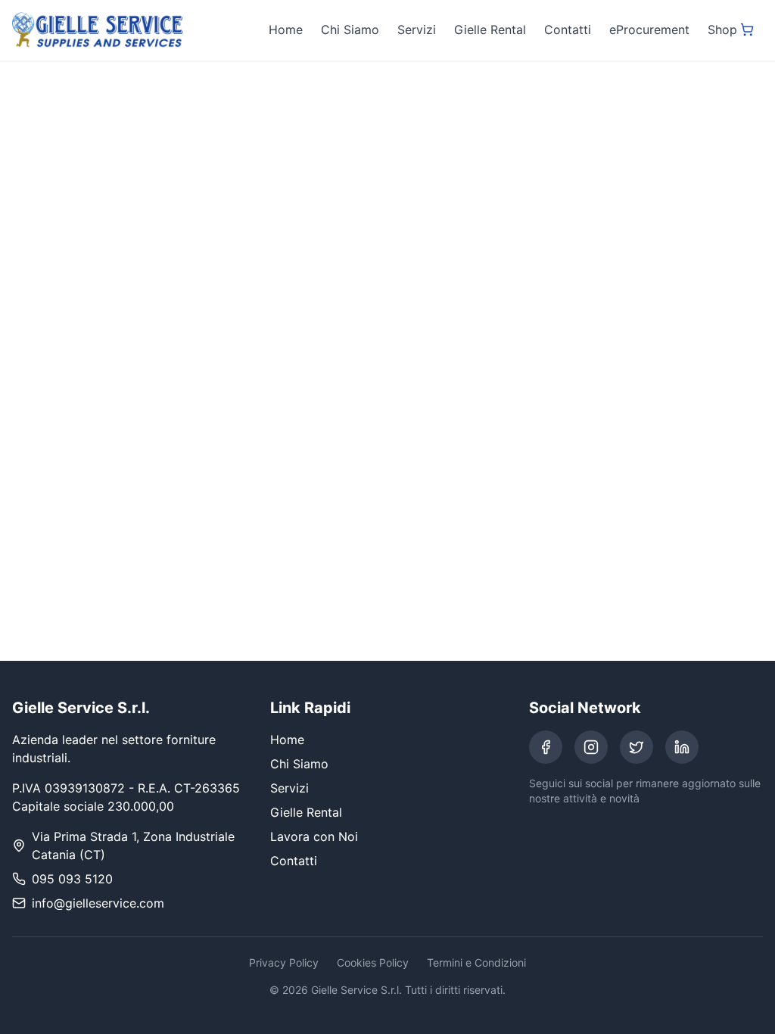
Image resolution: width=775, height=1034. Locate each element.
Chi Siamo (350, 29)
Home (286, 29)
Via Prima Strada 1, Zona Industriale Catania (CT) (133, 845)
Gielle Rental (490, 29)
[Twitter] (636, 747)
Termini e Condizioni (476, 962)
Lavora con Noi (314, 836)
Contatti (567, 29)
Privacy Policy (284, 962)
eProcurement (649, 29)
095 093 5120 (72, 878)
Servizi (416, 29)
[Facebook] (545, 747)
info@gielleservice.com (98, 903)
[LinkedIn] (682, 747)
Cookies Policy (373, 962)
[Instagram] (591, 747)
